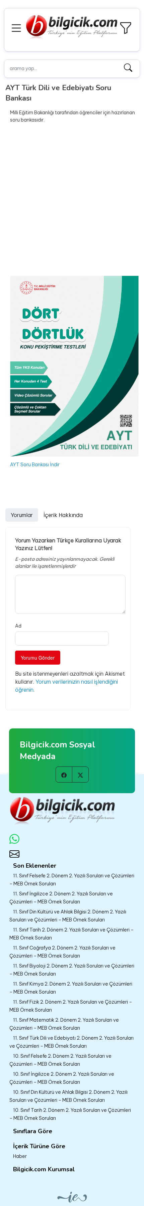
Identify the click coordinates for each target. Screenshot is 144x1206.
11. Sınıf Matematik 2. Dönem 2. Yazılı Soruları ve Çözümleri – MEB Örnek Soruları (64, 1024)
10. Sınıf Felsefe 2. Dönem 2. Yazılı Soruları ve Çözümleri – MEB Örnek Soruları (60, 1060)
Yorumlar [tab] (22, 515)
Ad (18, 626)
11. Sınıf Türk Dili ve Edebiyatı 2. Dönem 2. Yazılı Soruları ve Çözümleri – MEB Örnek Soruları (71, 1042)
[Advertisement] (72, 200)
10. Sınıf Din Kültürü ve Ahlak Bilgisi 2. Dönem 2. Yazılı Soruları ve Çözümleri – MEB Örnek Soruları (68, 1096)
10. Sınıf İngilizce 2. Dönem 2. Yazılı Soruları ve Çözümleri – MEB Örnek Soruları (61, 1078)
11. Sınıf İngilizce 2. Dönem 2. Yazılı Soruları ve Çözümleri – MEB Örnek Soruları (61, 898)
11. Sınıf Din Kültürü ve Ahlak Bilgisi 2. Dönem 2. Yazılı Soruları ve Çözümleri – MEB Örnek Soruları (67, 916)
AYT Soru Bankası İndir (35, 465)
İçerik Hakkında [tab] (63, 515)
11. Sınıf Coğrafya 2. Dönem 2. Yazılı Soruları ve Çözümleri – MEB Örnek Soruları (62, 952)
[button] (17, 27)
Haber (20, 1156)
